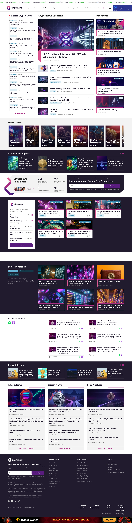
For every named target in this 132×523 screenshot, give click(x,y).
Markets (45, 8)
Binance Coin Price (54, 481)
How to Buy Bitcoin (82, 465)
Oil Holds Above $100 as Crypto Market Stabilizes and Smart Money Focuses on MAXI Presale (115, 373)
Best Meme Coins (82, 478)
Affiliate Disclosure (114, 470)
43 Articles (28, 221)
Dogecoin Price (53, 476)
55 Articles (28, 226)
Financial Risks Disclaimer (120, 508)
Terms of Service (112, 189)
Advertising (120, 514)
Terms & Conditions (82, 507)
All (28, 8)
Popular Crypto (54, 459)
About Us (97, 8)
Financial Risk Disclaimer (116, 472)
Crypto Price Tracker (83, 463)
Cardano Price (53, 473)
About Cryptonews (94, 507)
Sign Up (112, 186)
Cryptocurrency (58, 8)
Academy (71, 8)
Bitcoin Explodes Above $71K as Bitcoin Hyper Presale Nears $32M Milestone (85, 373)
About (110, 459)
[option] (110, 27)
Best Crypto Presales (83, 470)
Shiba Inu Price (53, 470)
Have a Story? (106, 514)
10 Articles (28, 232)
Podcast (88, 8)
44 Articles (28, 215)
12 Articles (28, 238)
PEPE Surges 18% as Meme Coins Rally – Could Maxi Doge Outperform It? (54, 373)
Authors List (30, 188)
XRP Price (52, 468)
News (36, 8)
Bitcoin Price (53, 463)
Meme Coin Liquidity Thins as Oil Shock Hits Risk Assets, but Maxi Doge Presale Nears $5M (26, 373)
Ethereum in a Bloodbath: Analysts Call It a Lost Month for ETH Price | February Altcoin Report (115, 163)
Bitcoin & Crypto (82, 459)
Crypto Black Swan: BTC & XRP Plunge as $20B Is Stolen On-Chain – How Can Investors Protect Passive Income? (55, 163)
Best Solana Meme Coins (84, 481)
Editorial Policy (113, 464)
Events (110, 467)
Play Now (109, 520)
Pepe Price (52, 486)
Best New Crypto (82, 473)
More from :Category (26, 448)
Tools (79, 8)
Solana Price (53, 478)
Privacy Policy (108, 507)
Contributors (112, 462)
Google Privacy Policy (99, 189)
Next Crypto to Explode (84, 476)
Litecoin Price (53, 483)
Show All (21, 245)
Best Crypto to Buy (82, 468)
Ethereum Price (53, 465)
